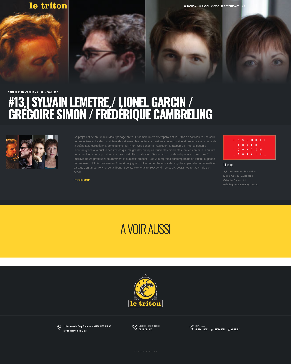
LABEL (205, 6)
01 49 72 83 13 (145, 329)
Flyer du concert (82, 179)
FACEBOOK (202, 329)
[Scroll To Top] (285, 360)
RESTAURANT (231, 6)
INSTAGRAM (219, 329)
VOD (216, 6)
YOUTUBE (235, 329)
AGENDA (191, 6)
